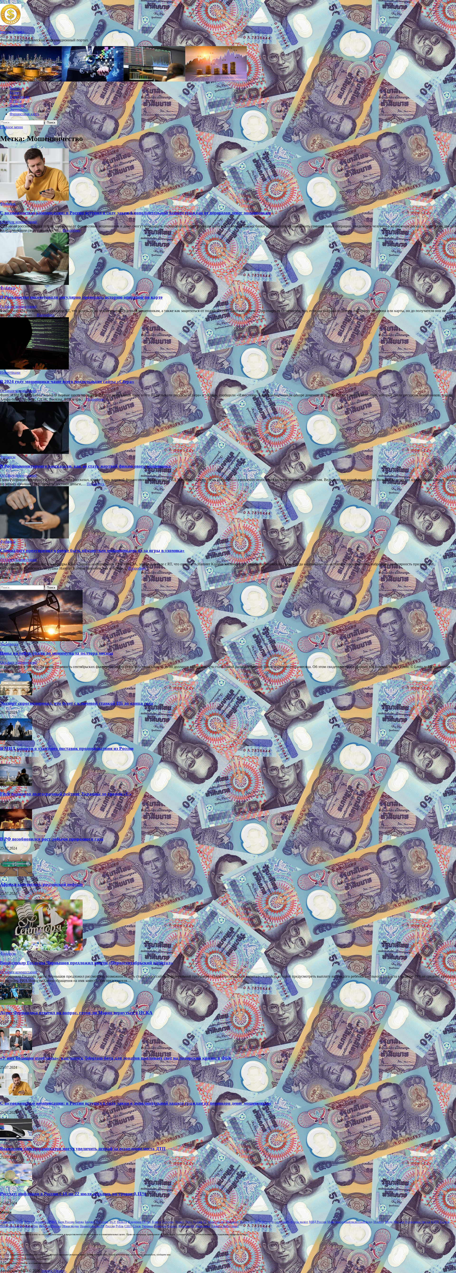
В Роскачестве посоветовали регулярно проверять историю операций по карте (81, 297)
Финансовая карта (24, 114)
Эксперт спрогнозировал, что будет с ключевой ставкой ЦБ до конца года (76, 703)
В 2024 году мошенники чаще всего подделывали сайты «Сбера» (67, 381)
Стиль (137, 1226)
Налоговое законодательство (19, 1226)
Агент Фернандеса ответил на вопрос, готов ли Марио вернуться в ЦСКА (76, 1012)
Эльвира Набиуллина (225, 1226)
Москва (399, 1222)
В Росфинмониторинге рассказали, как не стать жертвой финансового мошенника (85, 466)
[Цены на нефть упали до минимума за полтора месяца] (41, 640)
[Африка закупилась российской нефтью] (16, 875)
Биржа (79, 1222)
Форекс (172, 1226)
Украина (147, 1226)
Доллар (197, 1222)
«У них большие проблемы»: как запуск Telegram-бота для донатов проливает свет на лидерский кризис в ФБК (116, 1058)
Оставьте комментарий (18, 222)
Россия (110, 1226)
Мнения (378, 1222)
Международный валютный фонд (349, 1222)
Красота (265, 1222)
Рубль (120, 1226)
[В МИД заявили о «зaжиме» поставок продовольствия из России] (16, 739)
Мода (389, 1222)
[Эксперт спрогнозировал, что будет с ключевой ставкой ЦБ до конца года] (16, 694)
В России (102, 1222)
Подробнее (72, 230)
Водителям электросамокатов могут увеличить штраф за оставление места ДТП (83, 1148)
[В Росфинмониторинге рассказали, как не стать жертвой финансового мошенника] (228, 428)
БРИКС (52, 1222)
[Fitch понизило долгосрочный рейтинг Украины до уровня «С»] (16, 785)
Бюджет (90, 1222)
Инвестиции (20, 97)
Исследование (249, 1222)
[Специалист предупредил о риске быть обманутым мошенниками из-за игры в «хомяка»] (228, 512)
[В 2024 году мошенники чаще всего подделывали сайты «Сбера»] (228, 343)
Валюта (16, 88)
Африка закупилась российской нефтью (41, 884)
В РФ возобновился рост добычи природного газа (51, 838)
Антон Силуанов (35, 1222)
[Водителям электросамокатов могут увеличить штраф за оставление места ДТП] (16, 1139)
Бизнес (15, 93)
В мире (156, 1222)
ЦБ (192, 1226)
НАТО (435, 1222)
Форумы (184, 1226)
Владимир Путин (139, 1222)
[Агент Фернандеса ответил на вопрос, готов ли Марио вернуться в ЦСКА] (16, 1004)
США (128, 1226)
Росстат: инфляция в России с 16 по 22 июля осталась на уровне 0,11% (73, 1193)
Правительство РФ (92, 1226)
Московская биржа (417, 1222)
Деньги (179, 1222)
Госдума (168, 1222)
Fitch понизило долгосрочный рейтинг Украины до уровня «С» (66, 793)
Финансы (17, 105)
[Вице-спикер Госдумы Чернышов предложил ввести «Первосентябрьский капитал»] (41, 949)
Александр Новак (11, 1222)
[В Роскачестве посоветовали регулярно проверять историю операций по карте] (228, 259)
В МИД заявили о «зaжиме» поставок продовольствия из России (66, 748)
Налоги (16, 101)
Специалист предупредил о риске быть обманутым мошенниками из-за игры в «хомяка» (92, 550)
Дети (188, 1222)
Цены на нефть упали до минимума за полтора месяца (56, 653)
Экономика (19, 110)
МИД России (317, 1222)
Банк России (66, 1222)
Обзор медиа (70, 1226)
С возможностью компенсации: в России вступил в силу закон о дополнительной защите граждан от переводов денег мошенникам (135, 212)
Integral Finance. (12, 32)
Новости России (50, 1226)
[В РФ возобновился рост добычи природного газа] (16, 830)
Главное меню (11, 127)
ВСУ (112, 1222)
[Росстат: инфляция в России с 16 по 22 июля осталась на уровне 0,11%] (16, 1184)
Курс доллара (280, 1222)
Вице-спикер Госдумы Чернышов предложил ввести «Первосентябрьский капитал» (86, 962)
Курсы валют (299, 1222)
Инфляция (232, 1222)
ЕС (205, 1222)
